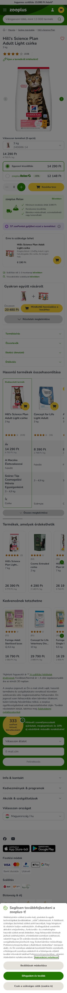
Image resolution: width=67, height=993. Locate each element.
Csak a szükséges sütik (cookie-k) (33, 986)
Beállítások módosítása (33, 965)
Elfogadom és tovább (33, 975)
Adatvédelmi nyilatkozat (46, 957)
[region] (33, 948)
